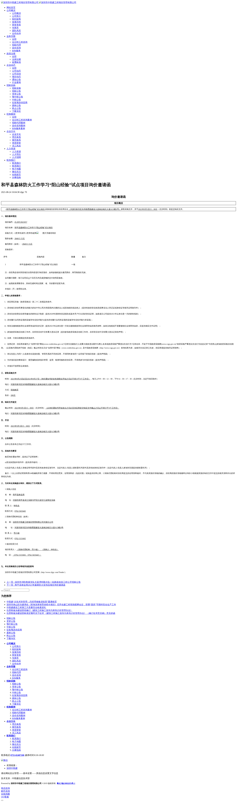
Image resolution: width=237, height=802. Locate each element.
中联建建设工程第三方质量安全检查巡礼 (26, 607)
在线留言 (16, 747)
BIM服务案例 (18, 718)
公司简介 (16, 646)
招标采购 (11, 681)
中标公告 (11, 627)
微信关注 (16, 744)
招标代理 (16, 672)
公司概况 (11, 643)
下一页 (36, 585)
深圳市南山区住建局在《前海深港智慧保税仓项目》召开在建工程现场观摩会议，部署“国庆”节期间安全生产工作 (61, 604)
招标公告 (11, 618)
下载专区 (11, 638)
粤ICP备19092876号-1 (66, 783)
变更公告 (11, 621)
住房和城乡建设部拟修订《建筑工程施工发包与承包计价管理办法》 (39, 610)
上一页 (44, 582)
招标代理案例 (18, 712)
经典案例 (11, 707)
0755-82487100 (17, 755)
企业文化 (11, 721)
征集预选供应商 (14, 630)
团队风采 (16, 661)
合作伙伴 (16, 664)
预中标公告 (12, 624)
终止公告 (11, 635)
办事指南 (16, 750)
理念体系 (16, 724)
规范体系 (16, 727)
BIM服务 (16, 678)
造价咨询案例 (18, 715)
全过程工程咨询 (19, 669)
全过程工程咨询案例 (22, 710)
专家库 (15, 658)
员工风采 (16, 733)
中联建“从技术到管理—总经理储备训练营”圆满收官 (32, 602)
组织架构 (16, 649)
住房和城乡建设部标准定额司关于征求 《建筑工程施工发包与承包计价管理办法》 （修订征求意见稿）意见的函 (61, 613)
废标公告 (11, 633)
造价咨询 (16, 675)
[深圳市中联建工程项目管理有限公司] (38, 2)
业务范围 (11, 666)
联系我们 (11, 736)
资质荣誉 (16, 730)
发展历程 (16, 652)
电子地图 (16, 741)
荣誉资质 (16, 655)
